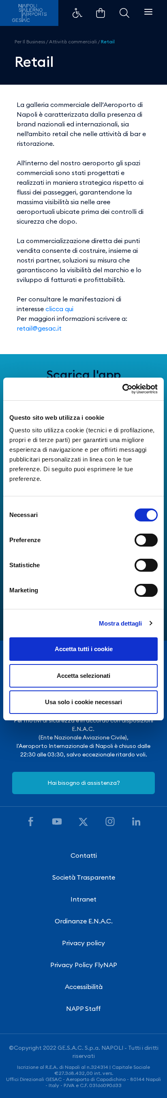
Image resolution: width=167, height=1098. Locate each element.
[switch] (146, 540)
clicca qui (59, 309)
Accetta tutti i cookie (84, 648)
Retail (108, 41)
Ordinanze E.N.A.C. (84, 921)
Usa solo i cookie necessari (83, 702)
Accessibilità (84, 987)
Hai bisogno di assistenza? (83, 782)
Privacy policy (83, 943)
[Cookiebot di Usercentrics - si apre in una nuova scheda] (122, 389)
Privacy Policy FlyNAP (83, 965)
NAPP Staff (83, 1008)
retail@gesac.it (39, 328)
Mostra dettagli (120, 623)
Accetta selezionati (83, 675)
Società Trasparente (83, 877)
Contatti (84, 855)
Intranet (83, 899)
